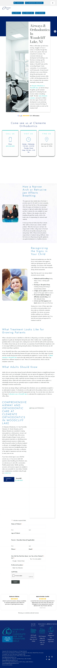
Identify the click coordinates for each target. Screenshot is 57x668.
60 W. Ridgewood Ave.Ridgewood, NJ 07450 (51, 637)
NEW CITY (33, 625)
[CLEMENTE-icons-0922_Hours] (28, 136)
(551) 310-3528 (27, 658)
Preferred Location (17, 565)
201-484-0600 (19, 480)
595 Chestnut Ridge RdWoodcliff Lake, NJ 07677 (42, 640)
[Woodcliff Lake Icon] (42, 628)
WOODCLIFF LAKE (44, 625)
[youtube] (49, 659)
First (12, 530)
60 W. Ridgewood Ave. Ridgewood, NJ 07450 (11, 658)
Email (31, 549)
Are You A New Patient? (36, 556)
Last (30, 530)
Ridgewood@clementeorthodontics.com (10, 660)
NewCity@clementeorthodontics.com (9, 657)
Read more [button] (14, 608)
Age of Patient (15, 533)
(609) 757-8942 (29, 662)
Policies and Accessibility (7, 665)
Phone (13, 549)
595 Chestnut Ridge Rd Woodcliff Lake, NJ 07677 (12, 662)
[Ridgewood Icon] (51, 627)
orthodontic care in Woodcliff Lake (18, 394)
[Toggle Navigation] (53, 2)
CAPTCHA (14, 572)
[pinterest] (46, 659)
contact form (7, 473)
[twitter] (49, 656)
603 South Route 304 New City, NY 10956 (10, 655)
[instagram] (52, 656)
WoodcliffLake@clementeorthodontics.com (10, 663)
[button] (55, 31)
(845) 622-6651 (26, 655)
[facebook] (46, 656)
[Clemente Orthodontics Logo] (6, 7)
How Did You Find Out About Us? (19, 557)
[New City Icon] (33, 628)
